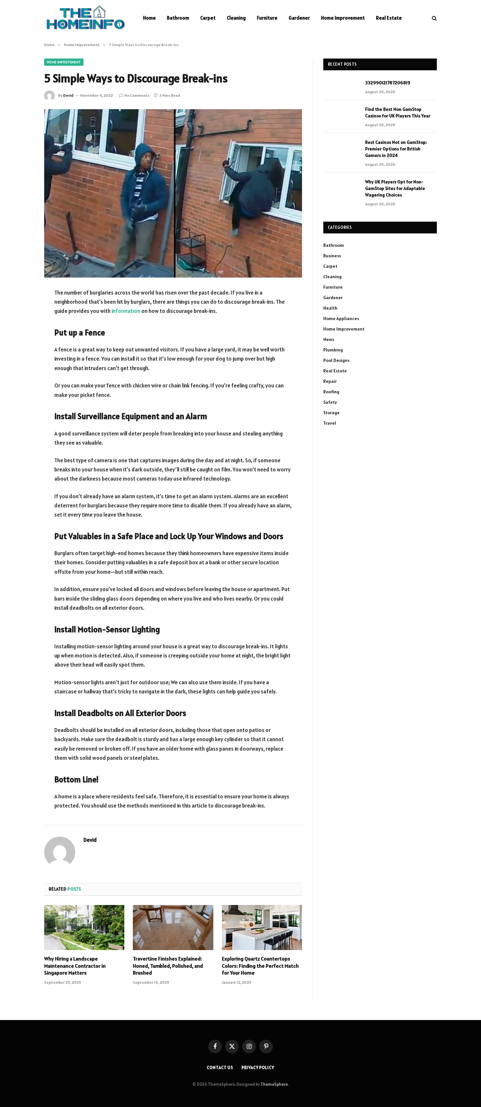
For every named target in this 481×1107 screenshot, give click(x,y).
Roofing (331, 392)
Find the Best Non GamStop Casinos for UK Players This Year (397, 112)
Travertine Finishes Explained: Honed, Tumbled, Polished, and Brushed (168, 965)
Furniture (267, 18)
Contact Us (220, 1067)
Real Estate (389, 18)
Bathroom (178, 18)
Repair (330, 381)
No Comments (137, 95)
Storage (331, 413)
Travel (329, 423)
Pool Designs (336, 360)
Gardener (299, 18)
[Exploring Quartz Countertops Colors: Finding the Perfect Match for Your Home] (262, 927)
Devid (68, 95)
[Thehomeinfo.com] (85, 18)
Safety (330, 402)
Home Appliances (341, 318)
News (328, 339)
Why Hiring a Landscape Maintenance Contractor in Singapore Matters (75, 965)
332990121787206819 (387, 83)
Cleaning (236, 18)
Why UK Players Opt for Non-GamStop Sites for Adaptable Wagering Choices (395, 188)
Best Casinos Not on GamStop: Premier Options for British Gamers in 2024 (396, 148)
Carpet (208, 18)
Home (149, 18)
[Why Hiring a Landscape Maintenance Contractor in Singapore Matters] (84, 927)
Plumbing (333, 350)
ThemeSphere (274, 1084)
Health (330, 308)
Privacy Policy (257, 1067)
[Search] (434, 18)
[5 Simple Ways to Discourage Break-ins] (173, 193)
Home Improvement (343, 18)
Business (332, 256)
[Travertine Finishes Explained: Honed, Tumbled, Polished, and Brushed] (173, 927)
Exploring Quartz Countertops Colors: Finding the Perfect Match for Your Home (260, 965)
